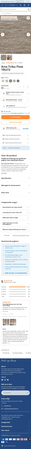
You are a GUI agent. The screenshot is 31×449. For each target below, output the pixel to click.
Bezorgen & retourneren (10, 185)
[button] (14, 63)
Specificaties (6, 178)
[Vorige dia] (2, 34)
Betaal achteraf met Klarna (12, 139)
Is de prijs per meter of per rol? (12, 212)
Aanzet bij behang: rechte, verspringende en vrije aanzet (16, 251)
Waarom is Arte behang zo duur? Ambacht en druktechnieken (16, 260)
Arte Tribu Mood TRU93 (20, 316)
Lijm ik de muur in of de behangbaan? (10, 223)
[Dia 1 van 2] (3, 57)
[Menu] (2, 5)
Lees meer (4, 173)
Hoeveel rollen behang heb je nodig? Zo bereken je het (15, 247)
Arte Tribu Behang (7, 13)
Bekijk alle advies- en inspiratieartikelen (16, 273)
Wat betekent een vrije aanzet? (12, 207)
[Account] (24, 5)
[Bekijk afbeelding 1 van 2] (6, 322)
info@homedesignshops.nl (11, 408)
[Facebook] (2, 380)
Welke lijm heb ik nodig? (10, 218)
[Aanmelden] (27, 393)
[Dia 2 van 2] (9, 57)
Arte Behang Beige (17, 353)
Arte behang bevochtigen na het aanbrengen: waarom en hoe (13, 256)
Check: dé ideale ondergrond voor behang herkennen (16, 267)
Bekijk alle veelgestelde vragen (21, 235)
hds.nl (7, 435)
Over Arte (5, 192)
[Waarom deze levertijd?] (28, 113)
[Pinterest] (8, 380)
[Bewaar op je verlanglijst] (28, 18)
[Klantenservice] (20, 5)
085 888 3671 (7, 406)
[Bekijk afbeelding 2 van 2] (13, 322)
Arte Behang (6, 353)
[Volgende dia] (28, 34)
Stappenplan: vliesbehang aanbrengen (15, 264)
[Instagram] (5, 380)
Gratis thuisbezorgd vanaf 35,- (13, 135)
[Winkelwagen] (28, 5)
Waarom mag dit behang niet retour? (14, 229)
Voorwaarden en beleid (15, 435)
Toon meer (7, 235)
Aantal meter (5, 85)
